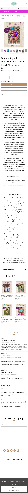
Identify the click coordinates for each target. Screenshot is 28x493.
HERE (23, 262)
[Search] (1, 8)
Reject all (14, 487)
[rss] (18, 450)
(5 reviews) (9, 70)
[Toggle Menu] (2, 3)
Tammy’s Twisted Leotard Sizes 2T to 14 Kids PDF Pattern (20, 296)
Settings (14, 484)
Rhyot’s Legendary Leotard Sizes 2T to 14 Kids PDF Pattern (20, 319)
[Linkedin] (2, 94)
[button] (14, 100)
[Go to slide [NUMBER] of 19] (2, 50)
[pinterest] (8, 450)
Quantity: (3, 74)
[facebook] (4, 450)
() (26, 3)
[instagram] (14, 450)
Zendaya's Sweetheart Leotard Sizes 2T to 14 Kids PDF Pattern (6, 319)
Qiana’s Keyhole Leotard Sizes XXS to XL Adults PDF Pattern (7, 296)
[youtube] (11, 450)
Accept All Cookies (14, 490)
